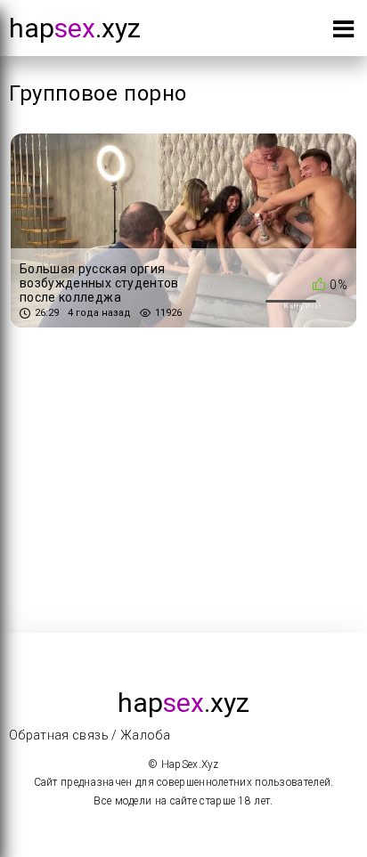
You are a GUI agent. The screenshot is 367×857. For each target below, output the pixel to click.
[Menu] (343, 32)
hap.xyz (75, 28)
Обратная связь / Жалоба (89, 735)
